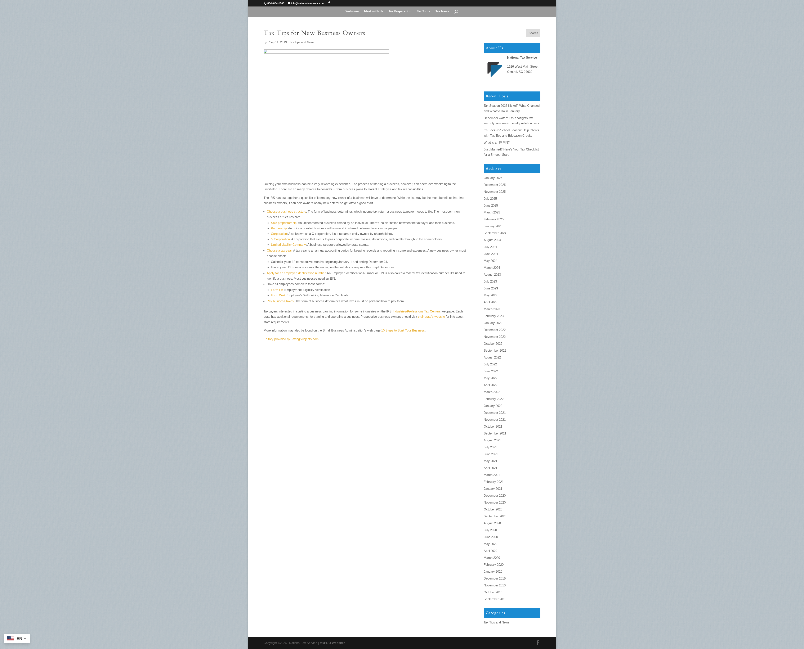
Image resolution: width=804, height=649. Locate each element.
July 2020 (490, 530)
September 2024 (495, 233)
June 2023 (491, 288)
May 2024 (490, 260)
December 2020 (495, 495)
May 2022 (490, 378)
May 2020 (490, 544)
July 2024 (490, 247)
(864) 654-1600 (275, 3)
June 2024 (491, 254)
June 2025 (491, 205)
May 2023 (490, 295)
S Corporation (280, 239)
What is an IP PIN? (497, 142)
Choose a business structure (286, 211)
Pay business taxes (280, 301)
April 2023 (490, 302)
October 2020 (493, 509)
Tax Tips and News (301, 42)
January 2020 (493, 571)
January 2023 (493, 323)
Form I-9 (277, 290)
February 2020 (494, 564)
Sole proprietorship (283, 223)
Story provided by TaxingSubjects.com (292, 339)
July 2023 (490, 281)
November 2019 (495, 585)
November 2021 (495, 419)
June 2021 (491, 454)
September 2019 (495, 599)
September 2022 (495, 350)
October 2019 (493, 592)
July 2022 (490, 364)
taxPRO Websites (332, 643)
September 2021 (495, 433)
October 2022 (493, 343)
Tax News (442, 11)
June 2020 (491, 537)
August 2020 (492, 523)
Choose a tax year (279, 250)
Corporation (279, 233)
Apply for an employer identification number (296, 273)
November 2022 (495, 336)
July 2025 (490, 198)
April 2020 (490, 551)
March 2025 (492, 212)
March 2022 (492, 392)
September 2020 (495, 516)
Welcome (352, 11)
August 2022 (492, 357)
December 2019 (495, 578)
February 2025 (494, 219)
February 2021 (494, 481)
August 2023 (492, 274)
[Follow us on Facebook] (329, 3)
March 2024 (492, 267)
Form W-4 (278, 295)
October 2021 (493, 426)
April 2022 (490, 385)
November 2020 (495, 502)
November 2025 (495, 191)
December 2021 (495, 412)
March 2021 (492, 475)
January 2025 (493, 226)
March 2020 (492, 557)
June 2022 (491, 371)
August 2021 (492, 440)
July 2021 (490, 447)
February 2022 (494, 399)
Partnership (279, 228)
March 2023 (492, 309)
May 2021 (490, 461)
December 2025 (495, 184)
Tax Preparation (400, 11)
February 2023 (494, 316)
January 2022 (493, 405)
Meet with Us (373, 11)
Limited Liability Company (288, 244)
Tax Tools (423, 11)
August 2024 (492, 240)
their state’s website (431, 316)
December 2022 (495, 330)
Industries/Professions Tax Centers (417, 311)
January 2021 (493, 488)
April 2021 (490, 468)
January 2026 (493, 178)
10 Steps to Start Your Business (403, 330)
